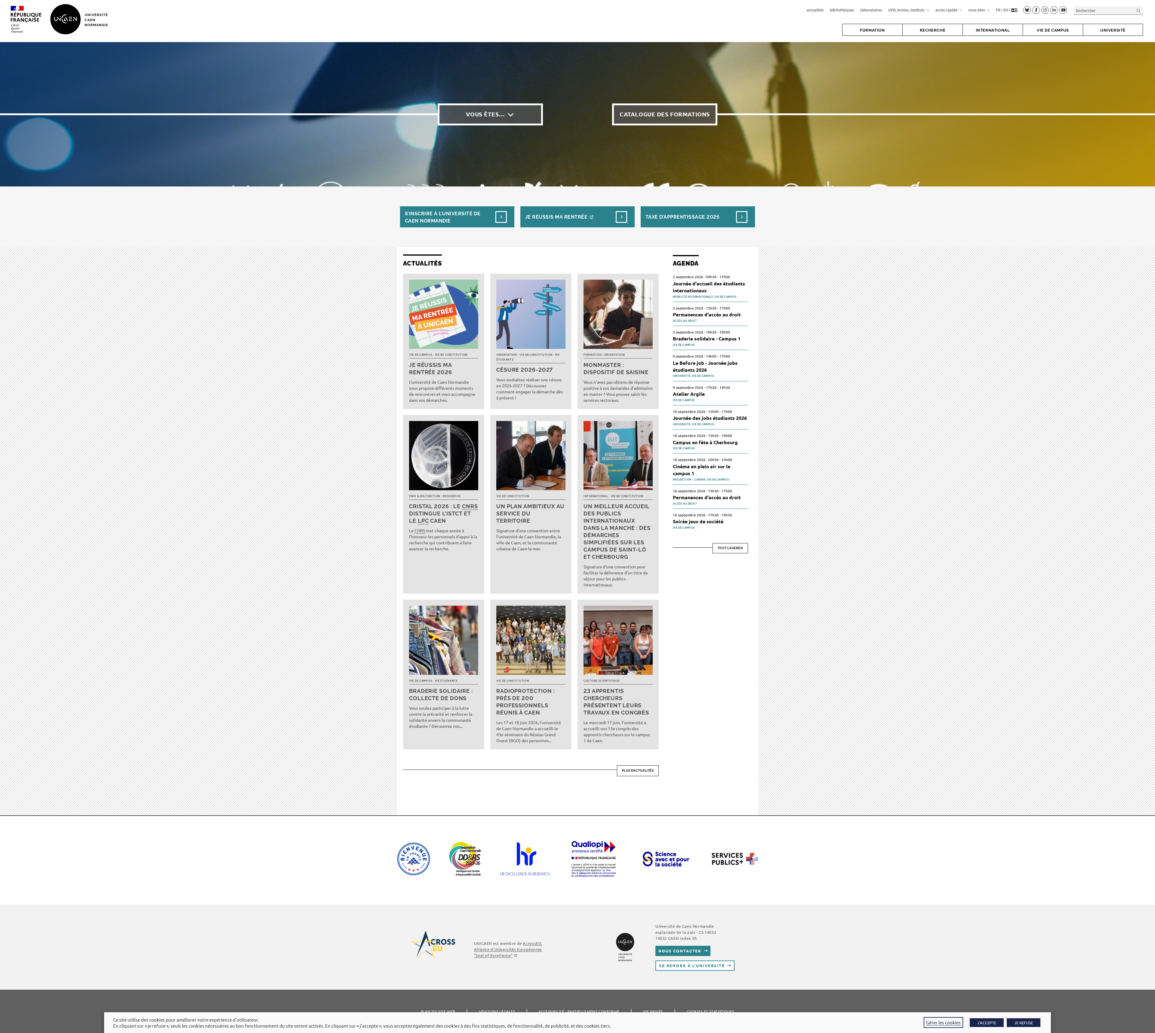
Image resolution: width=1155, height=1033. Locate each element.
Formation (593, 354)
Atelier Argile (689, 394)
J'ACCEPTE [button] (986, 1022)
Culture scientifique (602, 680)
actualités (815, 9)
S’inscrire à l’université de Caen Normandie (442, 217)
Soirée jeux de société (698, 521)
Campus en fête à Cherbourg (705, 442)
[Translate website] (1014, 10)
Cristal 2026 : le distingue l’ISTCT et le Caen (443, 513)
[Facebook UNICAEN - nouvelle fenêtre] (1036, 10)
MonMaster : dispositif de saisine (616, 368)
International (596, 496)
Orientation (506, 354)
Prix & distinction (424, 496)
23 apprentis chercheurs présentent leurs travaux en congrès (616, 702)
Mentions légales (497, 1011)
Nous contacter (679, 950)
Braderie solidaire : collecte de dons (441, 694)
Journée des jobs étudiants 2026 (710, 418)
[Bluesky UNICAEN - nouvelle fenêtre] (1027, 10)
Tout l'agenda (730, 548)
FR (998, 9)
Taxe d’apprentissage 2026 (682, 217)
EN (1005, 9)
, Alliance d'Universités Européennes (508, 949)
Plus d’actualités (638, 770)
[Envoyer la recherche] (1139, 10)
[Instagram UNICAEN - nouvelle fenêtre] (1045, 10)
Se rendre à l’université (692, 965)
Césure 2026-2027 (524, 370)
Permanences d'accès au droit (707, 314)
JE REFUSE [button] (1023, 1022)
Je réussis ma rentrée (556, 217)
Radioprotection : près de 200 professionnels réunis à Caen (525, 702)
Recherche (451, 496)
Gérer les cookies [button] (943, 1022)
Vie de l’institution (451, 354)
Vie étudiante (446, 680)
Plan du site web (438, 1011)
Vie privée (653, 1011)
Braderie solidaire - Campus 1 (707, 338)
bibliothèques (842, 9)
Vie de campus (420, 354)
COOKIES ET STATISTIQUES (710, 1011)
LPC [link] (423, 521)
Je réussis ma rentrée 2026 (430, 368)
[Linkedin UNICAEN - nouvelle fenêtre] (1054, 10)
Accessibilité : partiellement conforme (579, 1011)
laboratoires (871, 9)
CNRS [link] (470, 506)
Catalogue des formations (665, 114)
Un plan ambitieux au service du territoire (530, 513)
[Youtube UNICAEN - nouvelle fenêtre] (1063, 10)
